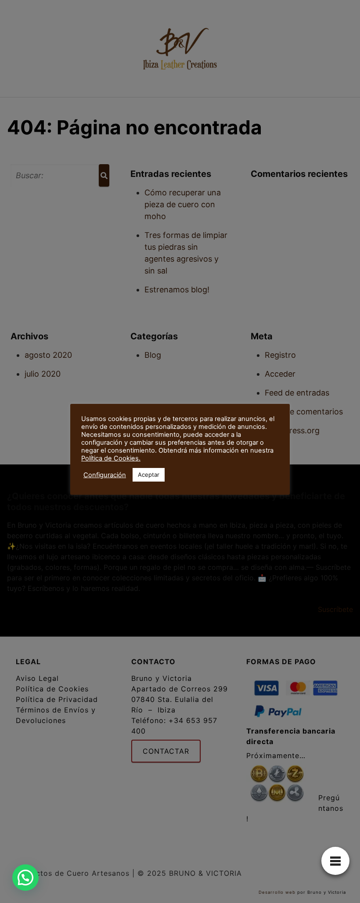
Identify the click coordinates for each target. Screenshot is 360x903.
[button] (25, 877)
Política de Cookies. (110, 458)
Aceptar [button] (148, 474)
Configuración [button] (104, 475)
